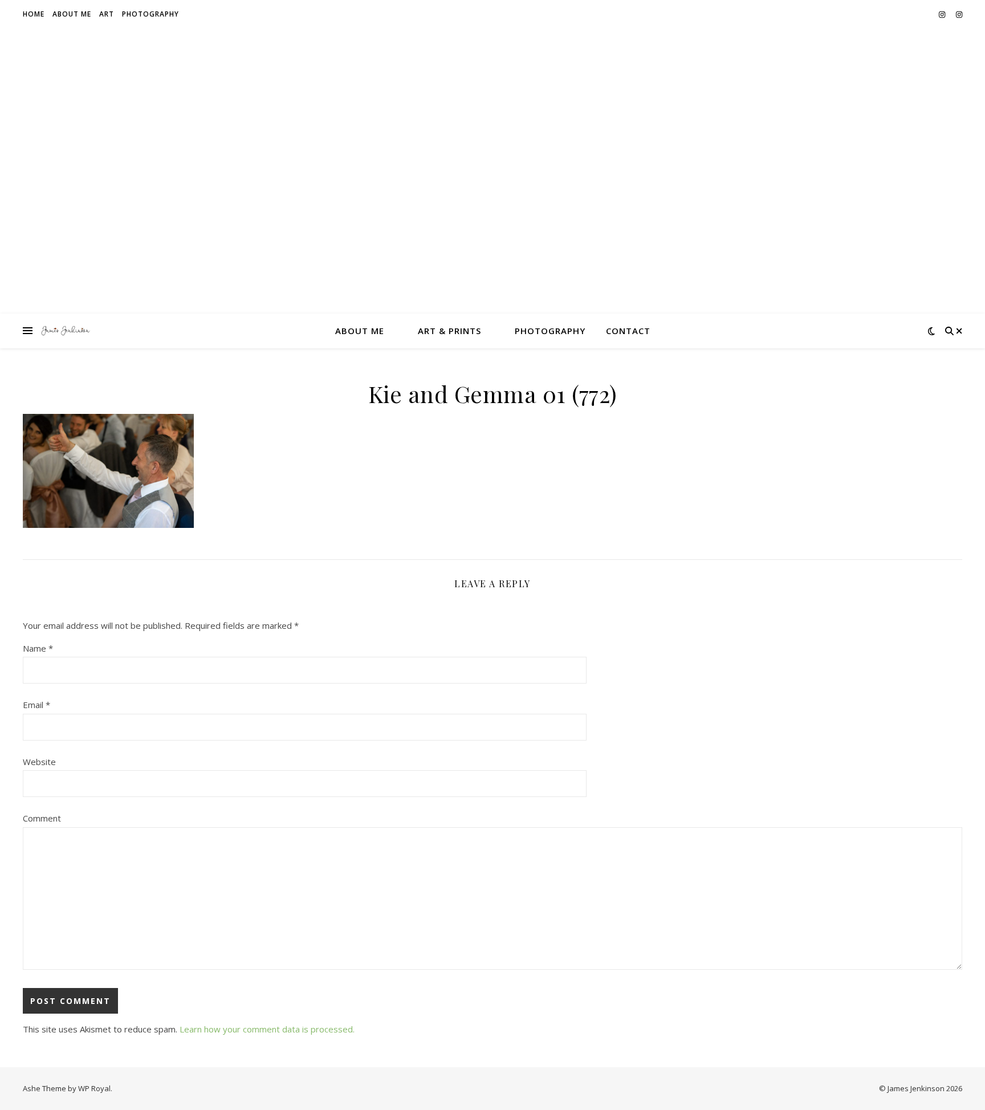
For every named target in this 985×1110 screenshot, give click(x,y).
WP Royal (94, 1088)
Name (38, 648)
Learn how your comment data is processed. (267, 1029)
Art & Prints (449, 330)
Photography (150, 14)
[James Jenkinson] (65, 330)
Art (106, 14)
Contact (628, 330)
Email (36, 704)
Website (39, 761)
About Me (71, 14)
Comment (42, 818)
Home (33, 14)
